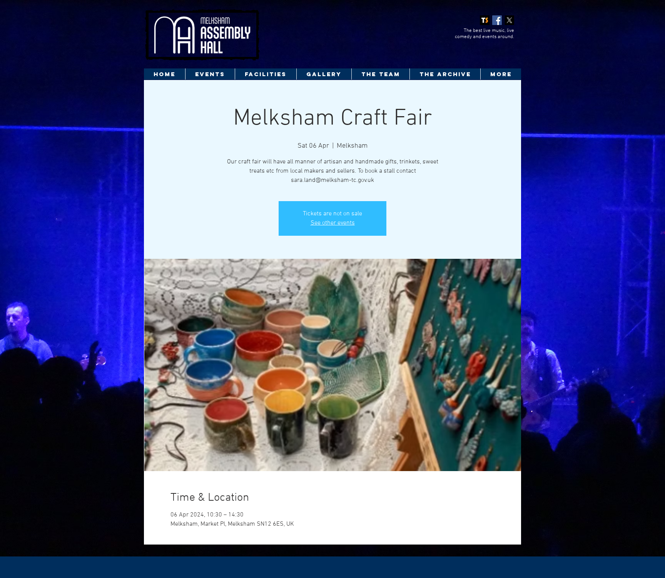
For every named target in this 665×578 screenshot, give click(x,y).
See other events (333, 223)
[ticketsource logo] (485, 20)
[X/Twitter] (509, 20)
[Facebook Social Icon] (497, 20)
